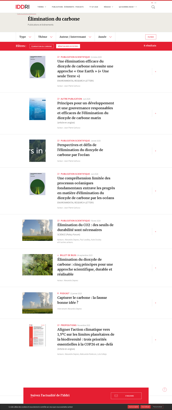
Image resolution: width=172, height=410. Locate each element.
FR (152, 3)
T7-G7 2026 (93, 7)
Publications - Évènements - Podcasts (68, 7)
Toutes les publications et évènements (26, 13)
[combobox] (25, 37)
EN (155, 3)
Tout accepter (133, 407)
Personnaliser (157, 407)
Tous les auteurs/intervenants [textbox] (71, 33)
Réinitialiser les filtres (68, 46)
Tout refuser (145, 407)
